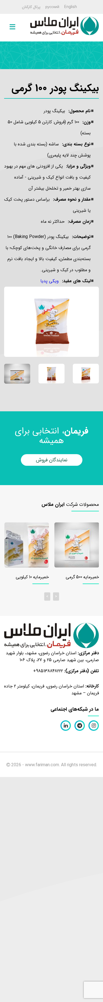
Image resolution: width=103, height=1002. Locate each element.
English (70, 7)
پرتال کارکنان (31, 7)
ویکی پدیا (49, 281)
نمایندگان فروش (51, 460)
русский (52, 7)
